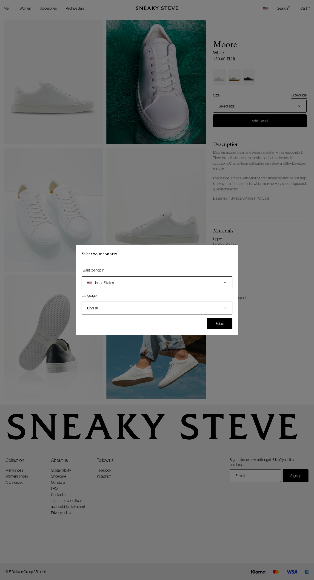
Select (220, 323)
